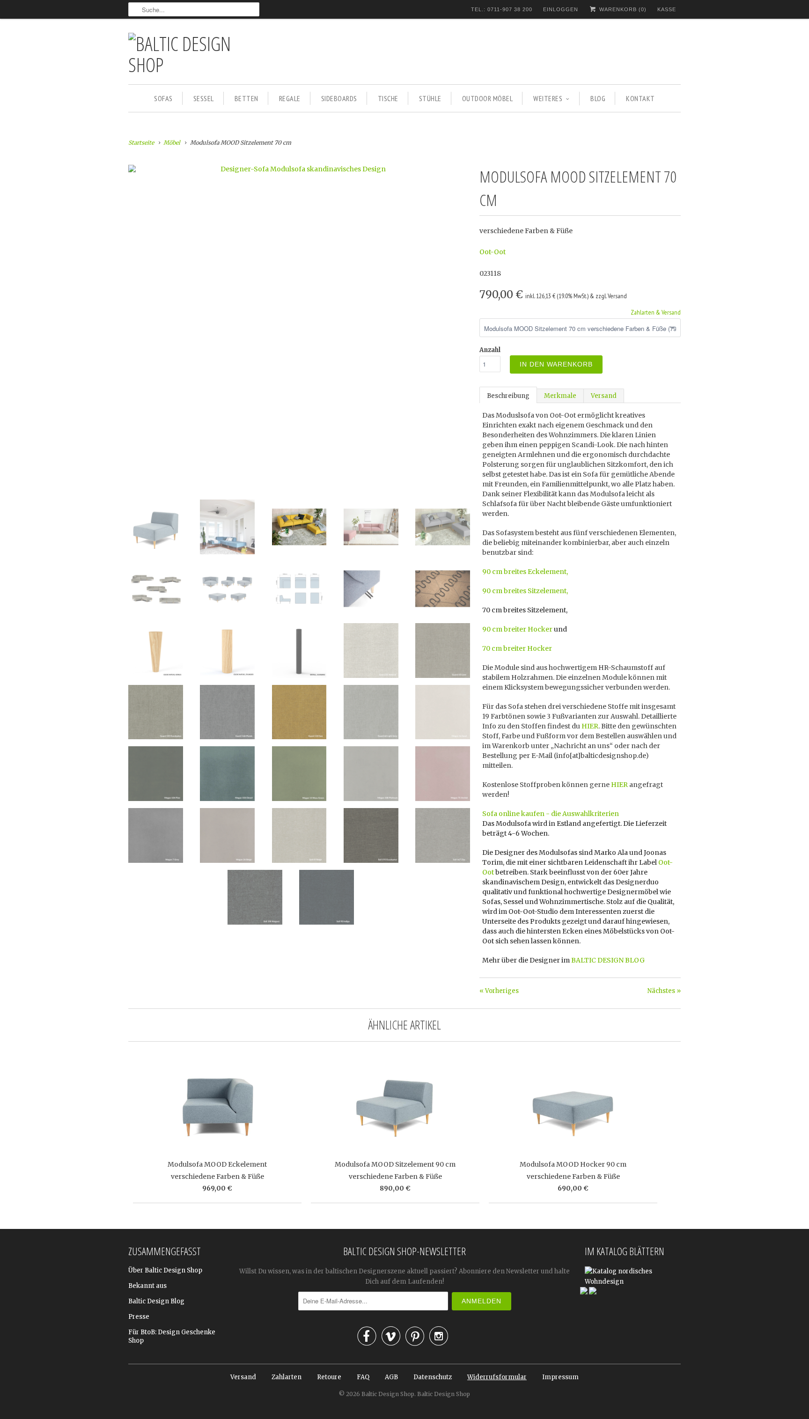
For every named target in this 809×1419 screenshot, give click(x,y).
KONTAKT (640, 98)
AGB (391, 1377)
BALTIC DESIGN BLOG (608, 960)
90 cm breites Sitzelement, (525, 591)
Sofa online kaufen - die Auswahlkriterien (550, 813)
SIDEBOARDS (339, 98)
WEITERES (547, 98)
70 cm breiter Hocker (517, 648)
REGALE (290, 98)
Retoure (329, 1377)
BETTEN (246, 98)
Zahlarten (287, 1377)
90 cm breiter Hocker (517, 629)
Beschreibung (508, 396)
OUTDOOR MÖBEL (487, 98)
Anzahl (489, 350)
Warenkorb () (622, 9)
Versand (604, 396)
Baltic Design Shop (387, 1393)
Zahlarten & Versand (656, 312)
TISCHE (388, 98)
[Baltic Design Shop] (193, 54)
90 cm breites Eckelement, (525, 571)
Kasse (666, 9)
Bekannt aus (147, 1286)
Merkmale (560, 396)
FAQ (363, 1377)
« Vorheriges (499, 991)
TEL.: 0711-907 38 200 (501, 9)
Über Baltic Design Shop (165, 1270)
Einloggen (560, 9)
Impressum (560, 1377)
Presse (138, 1317)
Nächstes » (664, 991)
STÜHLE (430, 98)
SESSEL (203, 98)
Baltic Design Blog (156, 1301)
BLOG (597, 98)
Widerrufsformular (497, 1377)
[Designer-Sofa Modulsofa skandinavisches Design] (299, 169)
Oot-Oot (492, 252)
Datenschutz (432, 1377)
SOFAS (163, 98)
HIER (589, 726)
